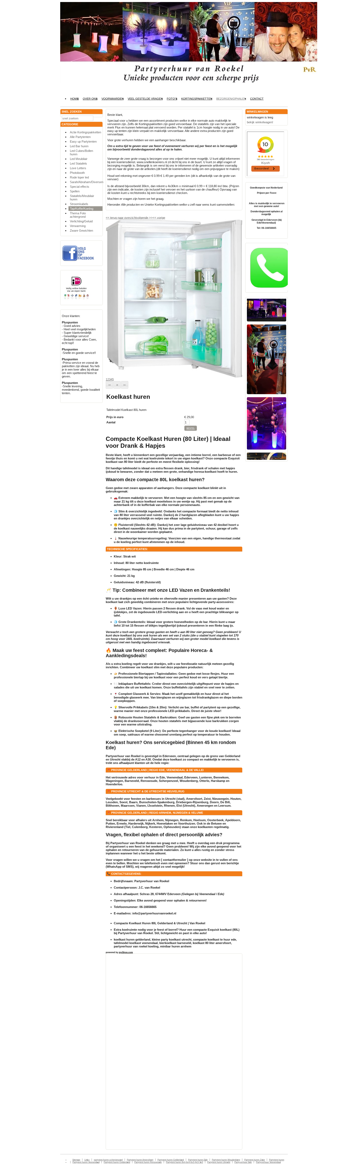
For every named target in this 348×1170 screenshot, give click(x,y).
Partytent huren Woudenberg (226, 1160)
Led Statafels (78, 163)
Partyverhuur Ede (243, 1162)
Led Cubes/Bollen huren (81, 152)
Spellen (75, 191)
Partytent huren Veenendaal (85, 1162)
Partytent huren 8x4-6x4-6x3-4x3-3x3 (184, 1162)
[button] (109, 385)
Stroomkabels (79, 204)
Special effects (79, 186)
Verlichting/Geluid (81, 221)
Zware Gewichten (81, 230)
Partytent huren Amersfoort (140, 1160)
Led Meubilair (78, 159)
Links (87, 1160)
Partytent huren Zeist (254, 1160)
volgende (144, 217)
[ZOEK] (98, 118)
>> (150, 217)
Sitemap (76, 1160)
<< (155, 217)
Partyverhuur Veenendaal (268, 1162)
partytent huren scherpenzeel (108, 1160)
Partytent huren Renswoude (148, 1162)
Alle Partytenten (80, 137)
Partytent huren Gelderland (170, 1160)
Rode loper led (79, 177)
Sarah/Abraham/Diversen (86, 182)
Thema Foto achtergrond (78, 214)
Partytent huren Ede (198, 1160)
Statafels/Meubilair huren (82, 197)
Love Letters (78, 168)
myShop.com (126, 952)
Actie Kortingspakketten (85, 132)
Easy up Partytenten (83, 141)
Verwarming (78, 226)
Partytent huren (276, 1160)
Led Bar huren (79, 146)
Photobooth (77, 172)
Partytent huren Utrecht (218, 1162)
